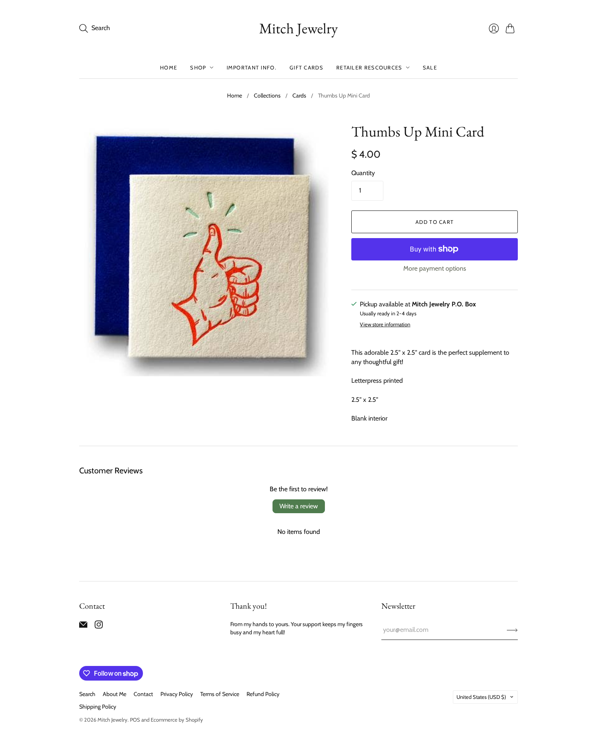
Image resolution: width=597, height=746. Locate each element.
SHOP (198, 67)
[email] (83, 626)
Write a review (298, 506)
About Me (114, 694)
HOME (168, 67)
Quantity (363, 173)
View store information (385, 324)
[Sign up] (512, 629)
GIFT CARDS (306, 67)
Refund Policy (263, 694)
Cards (299, 95)
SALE (430, 67)
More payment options (434, 268)
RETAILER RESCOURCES (369, 67)
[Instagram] (99, 626)
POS (135, 719)
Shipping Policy (97, 706)
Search (87, 694)
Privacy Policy (176, 694)
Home (234, 95)
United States (481, 697)
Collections (267, 95)
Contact (143, 694)
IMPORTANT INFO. (252, 67)
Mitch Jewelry (298, 28)
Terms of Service (219, 694)
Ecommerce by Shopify (177, 719)
